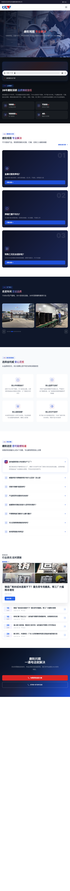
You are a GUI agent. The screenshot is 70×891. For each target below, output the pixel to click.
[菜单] (66, 7)
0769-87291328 (36, 685)
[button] (4, 332)
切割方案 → (10, 182)
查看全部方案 (62, 144)
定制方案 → (10, 262)
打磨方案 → (10, 222)
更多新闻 (4, 562)
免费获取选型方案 (36, 678)
